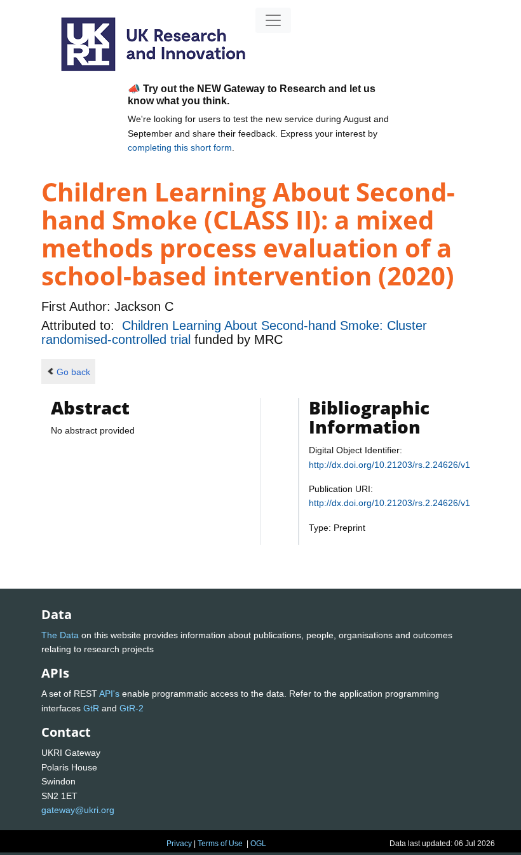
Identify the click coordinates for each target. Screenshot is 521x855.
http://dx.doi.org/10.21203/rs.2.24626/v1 (389, 465)
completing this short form (180, 147)
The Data (60, 635)
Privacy (179, 843)
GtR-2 (131, 708)
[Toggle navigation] (273, 20)
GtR (91, 708)
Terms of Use (220, 843)
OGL (258, 843)
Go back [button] (73, 372)
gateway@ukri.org (77, 810)
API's (109, 693)
